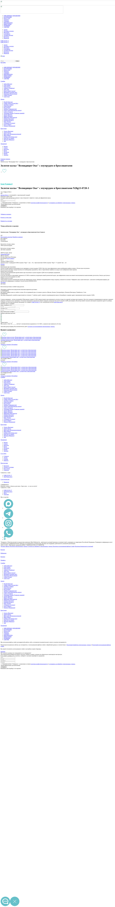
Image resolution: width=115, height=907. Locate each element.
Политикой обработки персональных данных (79, 645)
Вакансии (6, 38)
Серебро (3, 81)
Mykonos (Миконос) (9, 139)
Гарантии (6, 470)
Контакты (6, 36)
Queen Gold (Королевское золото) (13, 110)
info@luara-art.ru (58, 302)
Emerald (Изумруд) (9, 120)
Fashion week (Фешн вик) (10, 137)
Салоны (6, 459)
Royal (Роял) (7, 107)
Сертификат (7, 34)
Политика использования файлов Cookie (63, 546)
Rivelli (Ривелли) (8, 102)
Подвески (6, 152)
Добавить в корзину (6, 214)
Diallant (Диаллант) (9, 119)
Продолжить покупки (6, 237)
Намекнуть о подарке (6, 221)
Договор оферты (5, 546)
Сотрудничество (5, 479)
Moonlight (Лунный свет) (10, 92)
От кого (3, 308)
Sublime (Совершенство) (10, 109)
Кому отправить (5, 305)
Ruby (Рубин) (7, 121)
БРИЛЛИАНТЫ (8, 22)
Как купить (7, 468)
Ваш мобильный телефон (7, 311)
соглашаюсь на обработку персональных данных (62, 202)
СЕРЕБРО (6, 21)
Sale (5, 141)
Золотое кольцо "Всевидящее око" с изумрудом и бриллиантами (18, 357)
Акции (5, 29)
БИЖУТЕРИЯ (7, 24)
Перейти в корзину (18, 237)
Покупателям (4, 463)
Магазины (6, 32)
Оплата (3, 264)
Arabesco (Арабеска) (9, 88)
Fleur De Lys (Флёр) (9, 138)
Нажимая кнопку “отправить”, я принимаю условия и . (39, 202)
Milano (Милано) (8, 116)
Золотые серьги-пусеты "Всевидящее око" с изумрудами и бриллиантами (20, 340)
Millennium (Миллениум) (10, 117)
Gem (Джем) (7, 85)
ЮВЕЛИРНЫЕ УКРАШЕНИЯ (12, 15)
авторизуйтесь (4, 195)
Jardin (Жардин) (8, 84)
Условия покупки (8, 35)
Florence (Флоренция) (9, 126)
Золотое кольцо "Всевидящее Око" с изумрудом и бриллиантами (18, 371)
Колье (5, 150)
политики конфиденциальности (39, 202)
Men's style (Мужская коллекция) (12, 134)
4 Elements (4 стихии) (9, 123)
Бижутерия (3, 128)
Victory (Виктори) (8, 131)
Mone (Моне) (7, 135)
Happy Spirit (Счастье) (9, 91)
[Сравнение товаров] (4, 64)
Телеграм (6, 494)
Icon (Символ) (7, 124)
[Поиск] (1, 59)
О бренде (6, 456)
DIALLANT (7, 18)
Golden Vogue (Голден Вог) (11, 103)
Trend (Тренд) (7, 132)
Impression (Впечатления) (10, 93)
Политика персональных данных (19, 546)
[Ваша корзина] (5, 64)
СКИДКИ (6, 27)
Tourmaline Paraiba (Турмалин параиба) (14, 113)
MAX (5, 493)
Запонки (6, 155)
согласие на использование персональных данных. (41, 326)
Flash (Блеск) (7, 86)
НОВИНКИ (7, 25)
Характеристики (5, 254)
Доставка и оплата (9, 31)
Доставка (3, 282)
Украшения (4, 143)
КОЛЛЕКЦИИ (8, 17)
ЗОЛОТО (6, 20)
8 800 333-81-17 (36, 302)
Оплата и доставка (9, 467)
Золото (2, 99)
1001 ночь (6, 89)
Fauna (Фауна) (7, 106)
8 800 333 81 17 (5, 40)
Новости (6, 460)
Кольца (6, 146)
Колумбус (3, 62)
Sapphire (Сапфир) (8, 104)
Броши (5, 153)
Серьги (6, 148)
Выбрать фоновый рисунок (8, 313)
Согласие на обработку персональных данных (40, 546)
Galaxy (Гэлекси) (8, 111)
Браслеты (6, 149)
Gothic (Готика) (8, 95)
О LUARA (3, 453)
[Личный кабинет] (2, 64)
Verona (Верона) (8, 114)
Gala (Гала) (7, 96)
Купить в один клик (6, 217)
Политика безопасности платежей (84, 546)
